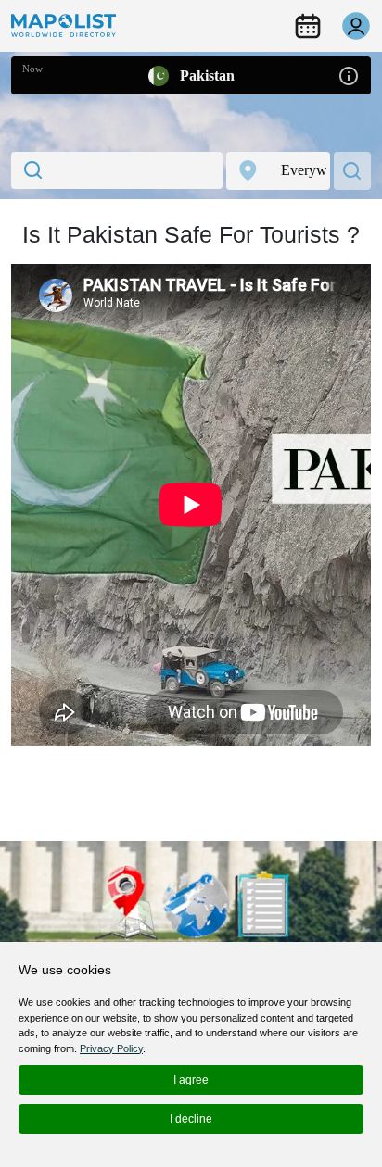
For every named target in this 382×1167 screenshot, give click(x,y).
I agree (191, 1079)
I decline (191, 1118)
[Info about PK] (348, 74)
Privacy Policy (111, 1048)
